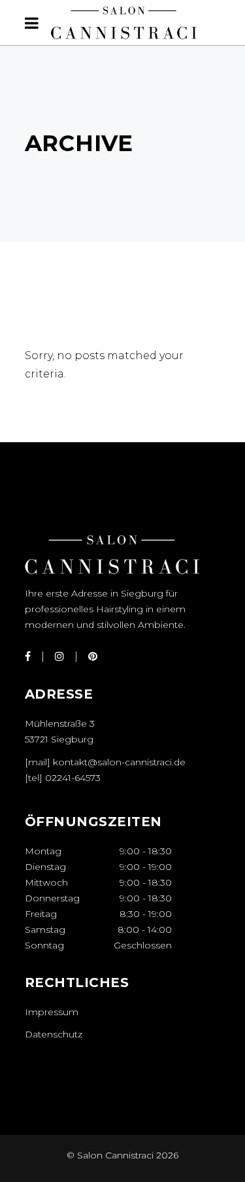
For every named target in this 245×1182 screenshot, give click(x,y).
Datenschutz (53, 1034)
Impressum (51, 1012)
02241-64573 (73, 778)
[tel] (35, 778)
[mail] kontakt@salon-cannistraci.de (105, 762)
